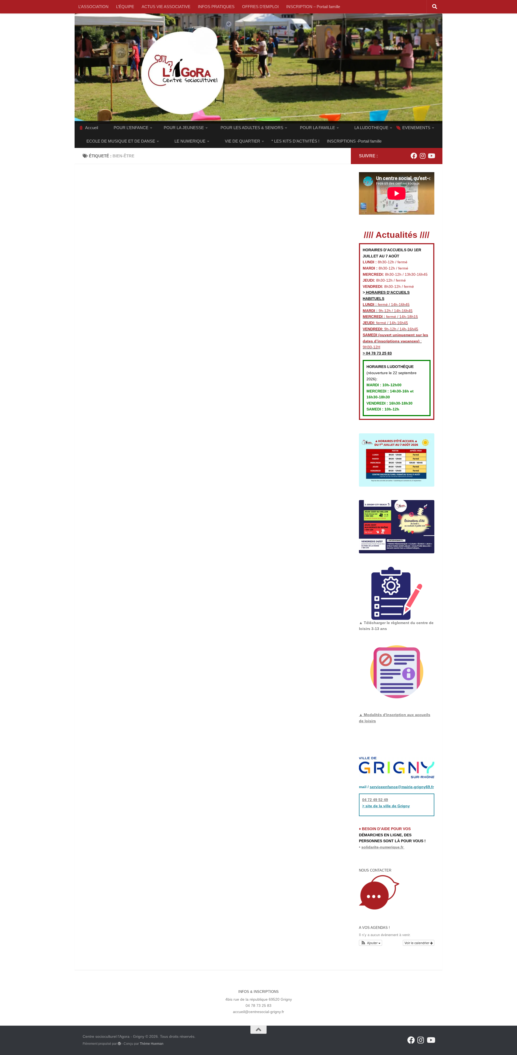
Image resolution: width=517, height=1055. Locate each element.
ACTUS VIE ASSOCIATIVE (166, 6)
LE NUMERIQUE (189, 141)
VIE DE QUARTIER (242, 141)
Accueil (91, 127)
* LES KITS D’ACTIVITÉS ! (295, 141)
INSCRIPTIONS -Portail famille (354, 141)
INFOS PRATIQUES (216, 6)
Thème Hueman (151, 1044)
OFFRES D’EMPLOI (260, 6)
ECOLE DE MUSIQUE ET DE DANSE (120, 141)
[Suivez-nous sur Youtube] (431, 156)
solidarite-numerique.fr (382, 847)
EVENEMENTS (416, 127)
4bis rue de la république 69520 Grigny (258, 999)
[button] (370, 943)
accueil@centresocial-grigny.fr (258, 1012)
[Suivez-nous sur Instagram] (422, 156)
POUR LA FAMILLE (317, 127)
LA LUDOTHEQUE (371, 127)
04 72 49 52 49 (375, 800)
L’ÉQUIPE (125, 6)
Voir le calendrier (417, 942)
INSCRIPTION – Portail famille (313, 6)
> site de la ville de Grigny (386, 806)
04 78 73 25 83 (378, 353)
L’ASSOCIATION (93, 6)
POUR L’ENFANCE (131, 127)
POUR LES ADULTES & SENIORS (252, 127)
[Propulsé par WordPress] (119, 1043)
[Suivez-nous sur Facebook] (414, 156)
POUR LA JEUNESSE (184, 127)
